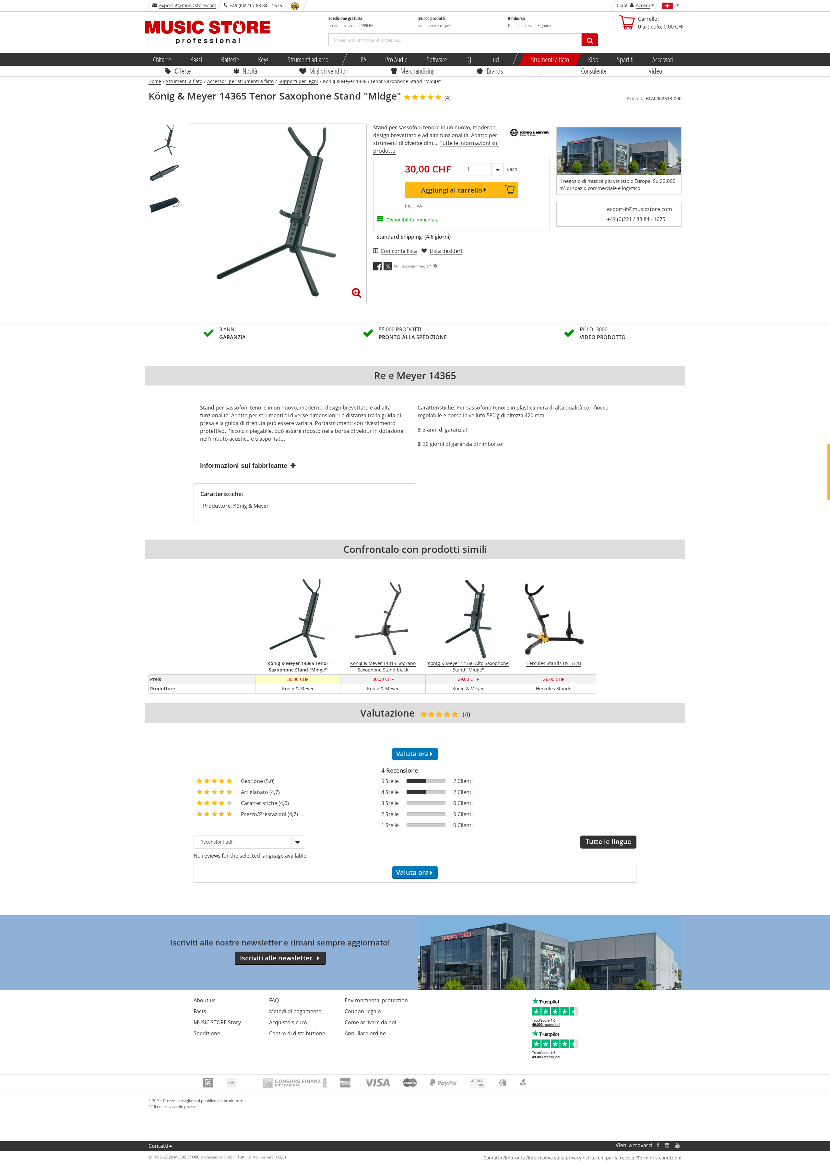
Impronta (515, 1158)
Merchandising (417, 71)
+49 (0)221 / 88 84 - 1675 (636, 219)
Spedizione (207, 1033)
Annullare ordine (365, 1033)
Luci (494, 59)
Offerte (183, 71)
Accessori (663, 59)
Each (512, 169)
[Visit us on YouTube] (678, 1145)
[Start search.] (590, 39)
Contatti (158, 1145)
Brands (495, 71)
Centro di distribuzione (297, 1033)
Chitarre (162, 59)
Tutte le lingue (608, 841)
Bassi (196, 59)
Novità (250, 71)
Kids (593, 59)
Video (655, 71)
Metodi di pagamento (295, 1011)
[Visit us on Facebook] (658, 1145)
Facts (200, 1011)
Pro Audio (396, 59)
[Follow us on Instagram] (667, 1145)
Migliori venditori (328, 71)
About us (205, 1000)
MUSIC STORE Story (217, 1022)
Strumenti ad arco (308, 59)
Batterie (230, 59)
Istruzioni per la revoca (609, 1158)
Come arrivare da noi (370, 1022)
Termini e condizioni (659, 1158)
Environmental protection (376, 1000)
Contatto (492, 1158)
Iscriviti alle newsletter (276, 958)
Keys (263, 59)
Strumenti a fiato (550, 59)
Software (437, 59)
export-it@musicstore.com (187, 5)
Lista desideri (446, 251)
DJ (468, 59)
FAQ (274, 1000)
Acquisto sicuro (288, 1022)
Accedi (643, 5)
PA (363, 59)
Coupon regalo (363, 1011)
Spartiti (625, 59)
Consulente (594, 71)
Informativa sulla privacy (554, 1158)
